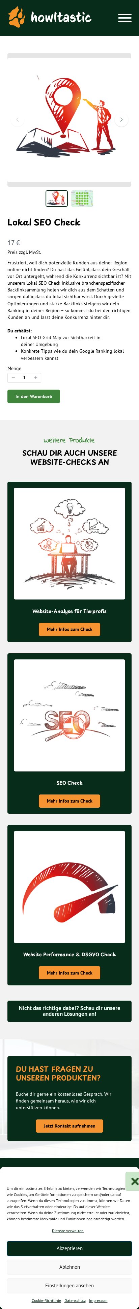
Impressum (98, 1300)
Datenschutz (75, 1300)
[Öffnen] (125, 18)
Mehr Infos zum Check (69, 629)
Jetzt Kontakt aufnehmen (69, 1126)
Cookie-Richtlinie (46, 1300)
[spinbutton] (24, 377)
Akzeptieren (70, 1248)
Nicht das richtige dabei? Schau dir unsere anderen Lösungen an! (69, 1011)
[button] (129, 1175)
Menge (14, 368)
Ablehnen (69, 1267)
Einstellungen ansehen (69, 1285)
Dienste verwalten (68, 1230)
